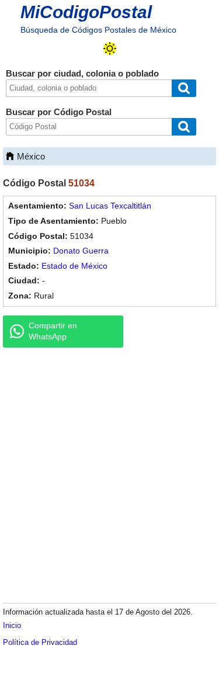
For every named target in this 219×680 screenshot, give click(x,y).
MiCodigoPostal (86, 12)
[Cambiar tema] (109, 48)
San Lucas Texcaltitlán (110, 205)
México (31, 156)
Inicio (12, 625)
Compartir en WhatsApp (53, 331)
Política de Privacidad (40, 642)
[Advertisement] (109, 474)
